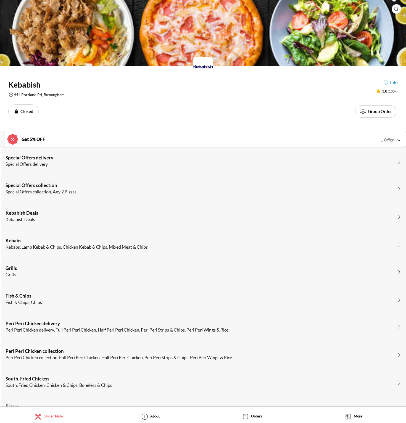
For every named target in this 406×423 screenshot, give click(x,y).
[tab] (51, 416)
